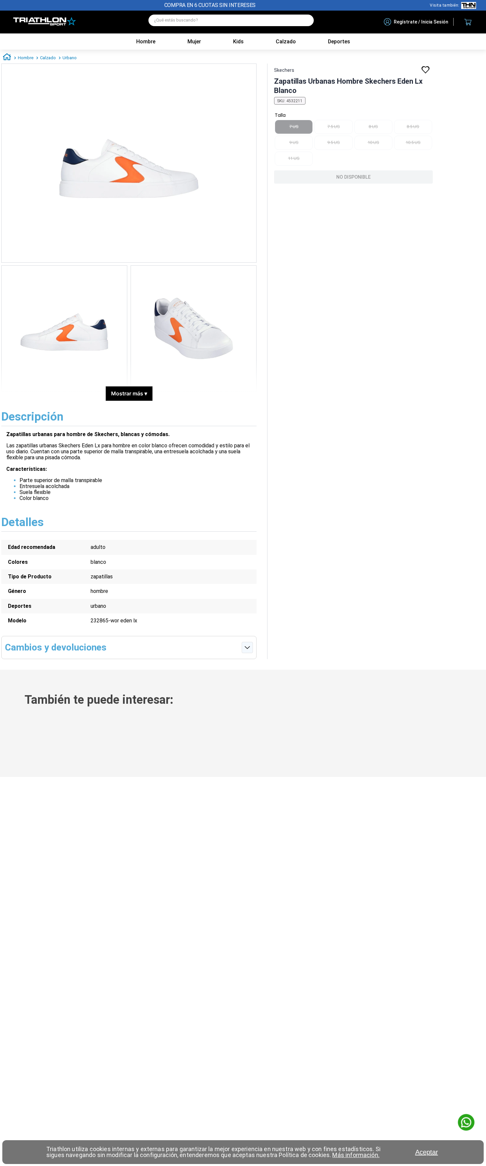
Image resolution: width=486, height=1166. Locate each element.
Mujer (194, 41)
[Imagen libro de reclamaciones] (200, 1111)
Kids (238, 41)
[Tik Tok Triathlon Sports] (42, 1080)
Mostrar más (129, 393)
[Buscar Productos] (305, 20)
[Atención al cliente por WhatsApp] (466, 1123)
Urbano (69, 57)
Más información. (355, 1154)
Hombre (145, 41)
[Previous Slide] (9, 739)
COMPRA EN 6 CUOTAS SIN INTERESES (210, 5)
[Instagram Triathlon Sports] (62, 1080)
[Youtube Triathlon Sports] (82, 1080)
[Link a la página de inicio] (7, 58)
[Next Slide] (476, 739)
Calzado (48, 57)
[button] (98, 748)
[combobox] (231, 22)
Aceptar (426, 1152)
